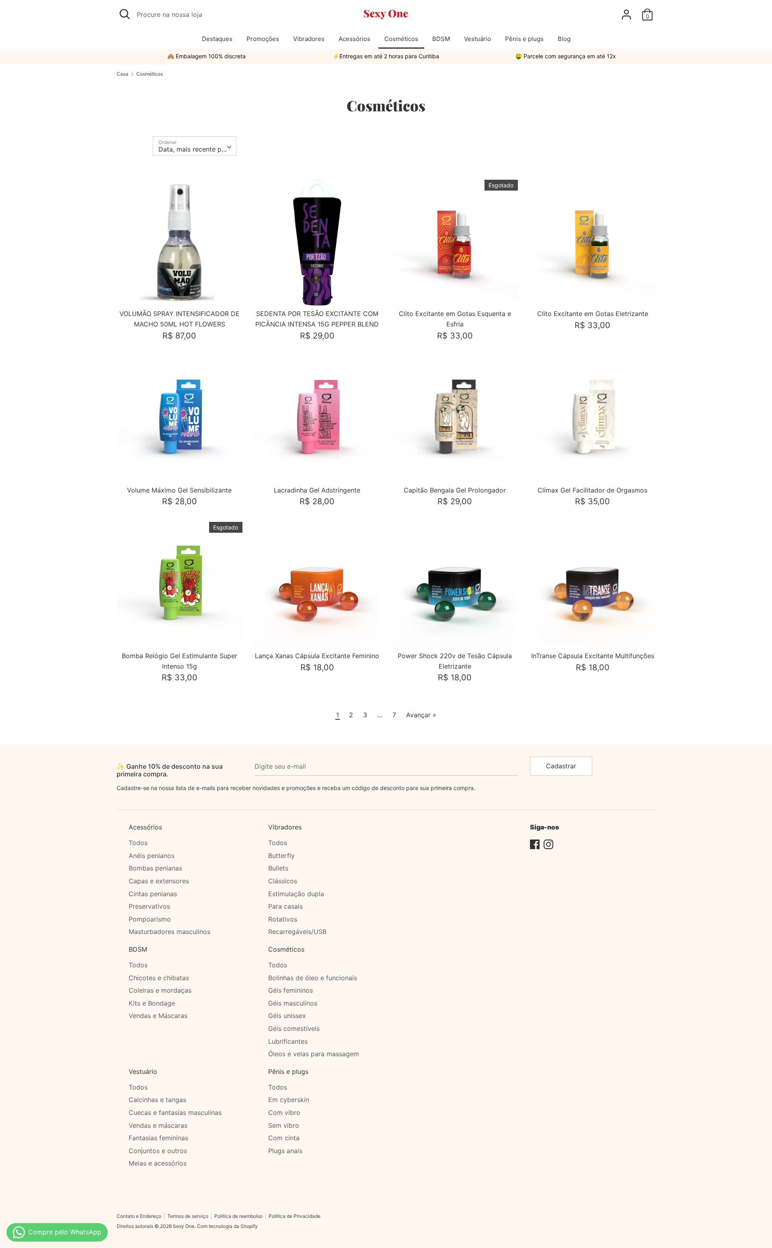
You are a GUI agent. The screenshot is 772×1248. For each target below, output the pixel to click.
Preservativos (149, 906)
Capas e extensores (159, 881)
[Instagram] (548, 844)
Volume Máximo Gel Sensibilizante (179, 490)
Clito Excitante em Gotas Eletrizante (592, 314)
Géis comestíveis (294, 1028)
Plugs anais (285, 1151)
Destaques (217, 39)
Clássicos (282, 881)
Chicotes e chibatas (159, 978)
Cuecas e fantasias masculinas (175, 1112)
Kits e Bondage (152, 1003)
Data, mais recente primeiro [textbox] (197, 149)
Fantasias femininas (158, 1138)
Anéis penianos (152, 856)
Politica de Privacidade (294, 1216)
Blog (564, 39)
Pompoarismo (150, 919)
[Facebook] (535, 844)
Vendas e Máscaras (158, 1016)
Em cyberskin (288, 1100)
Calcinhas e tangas (157, 1100)
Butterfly (281, 856)
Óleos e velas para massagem (313, 1054)
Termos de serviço (187, 1216)
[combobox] (194, 146)
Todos (138, 843)
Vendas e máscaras (158, 1125)
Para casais (285, 906)
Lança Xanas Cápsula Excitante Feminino (317, 656)
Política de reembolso (238, 1216)
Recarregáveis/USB (297, 932)
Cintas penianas (153, 894)
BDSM (441, 39)
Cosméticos (401, 39)
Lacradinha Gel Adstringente (317, 490)
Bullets (278, 868)
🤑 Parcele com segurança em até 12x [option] (565, 56)
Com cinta (284, 1138)
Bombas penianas (155, 868)
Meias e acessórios (158, 1163)
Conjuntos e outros (158, 1151)
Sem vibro (283, 1125)
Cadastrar (561, 766)
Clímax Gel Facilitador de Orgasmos (592, 490)
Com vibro (284, 1112)
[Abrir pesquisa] (125, 14)
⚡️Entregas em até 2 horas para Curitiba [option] (386, 56)
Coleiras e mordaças (160, 990)
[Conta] (626, 11)
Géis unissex (287, 1016)
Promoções (262, 39)
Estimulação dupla (296, 894)
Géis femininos (290, 990)
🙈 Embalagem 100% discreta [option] (206, 56)
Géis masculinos (292, 1003)
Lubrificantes (288, 1041)
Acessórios (354, 39)
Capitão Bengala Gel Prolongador (455, 490)
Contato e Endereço (139, 1216)
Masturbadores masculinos (169, 932)
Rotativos (282, 919)
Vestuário (477, 39)
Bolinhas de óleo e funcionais (312, 978)
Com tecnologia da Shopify (227, 1226)
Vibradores (308, 39)
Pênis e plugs (524, 39)
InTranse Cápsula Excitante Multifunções (592, 656)
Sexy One (184, 1226)
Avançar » (421, 715)
